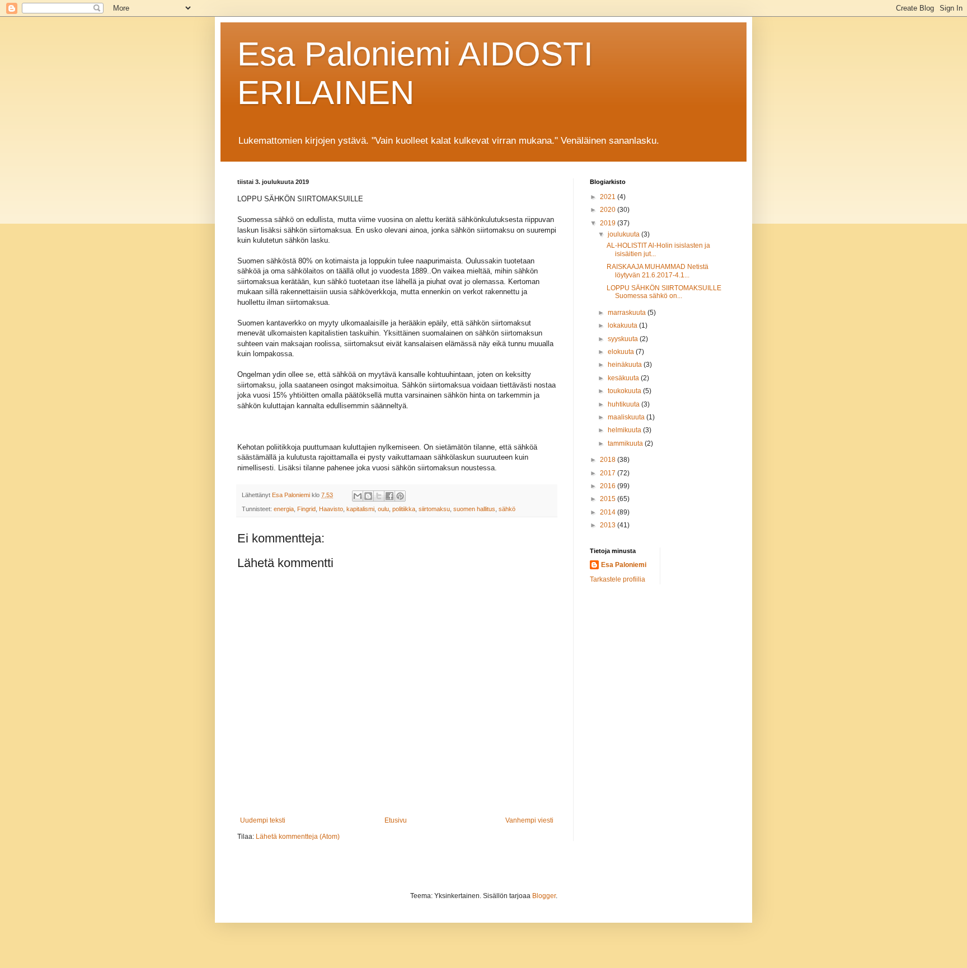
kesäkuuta (624, 378)
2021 (608, 197)
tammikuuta (626, 443)
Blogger (544, 896)
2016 (608, 486)
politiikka (403, 509)
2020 (608, 210)
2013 (608, 525)
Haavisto (331, 509)
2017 (608, 473)
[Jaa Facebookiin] (389, 496)
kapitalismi (360, 509)
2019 (608, 223)
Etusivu (395, 820)
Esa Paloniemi (623, 565)
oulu (383, 509)
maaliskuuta (627, 417)
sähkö (507, 509)
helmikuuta (625, 430)
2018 (608, 460)
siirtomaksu (434, 509)
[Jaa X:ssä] (378, 496)
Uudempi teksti (262, 820)
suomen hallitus (474, 509)
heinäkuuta (626, 365)
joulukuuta (624, 234)
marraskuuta (627, 313)
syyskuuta (624, 339)
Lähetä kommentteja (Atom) (298, 836)
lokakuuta (623, 325)
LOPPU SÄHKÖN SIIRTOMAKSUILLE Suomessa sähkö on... (664, 292)
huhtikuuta (624, 404)
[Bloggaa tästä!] (368, 496)
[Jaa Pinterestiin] (400, 496)
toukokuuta (625, 391)
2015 (608, 499)
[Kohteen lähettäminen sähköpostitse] (357, 496)
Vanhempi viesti (529, 820)
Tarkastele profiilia (617, 579)
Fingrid (306, 509)
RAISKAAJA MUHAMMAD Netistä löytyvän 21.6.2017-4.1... (657, 270)
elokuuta (622, 352)
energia (284, 509)
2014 (608, 512)
